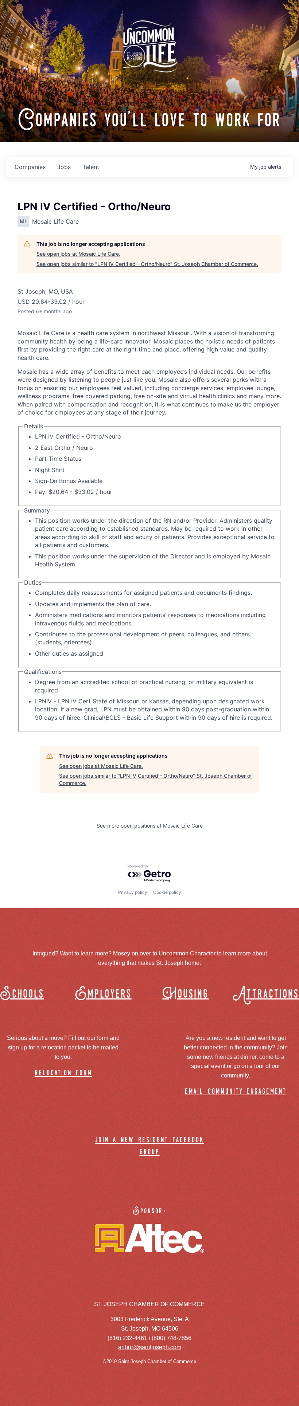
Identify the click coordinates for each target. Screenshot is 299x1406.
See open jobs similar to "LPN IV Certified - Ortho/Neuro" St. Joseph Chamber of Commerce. (147, 264)
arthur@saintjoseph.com (149, 1347)
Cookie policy (167, 892)
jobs (64, 166)
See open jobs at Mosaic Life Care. (78, 254)
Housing (185, 994)
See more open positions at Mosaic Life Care (150, 825)
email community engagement (236, 1092)
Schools (22, 994)
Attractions (269, 994)
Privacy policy (132, 892)
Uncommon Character (187, 953)
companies (30, 166)
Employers (103, 994)
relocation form (63, 1073)
